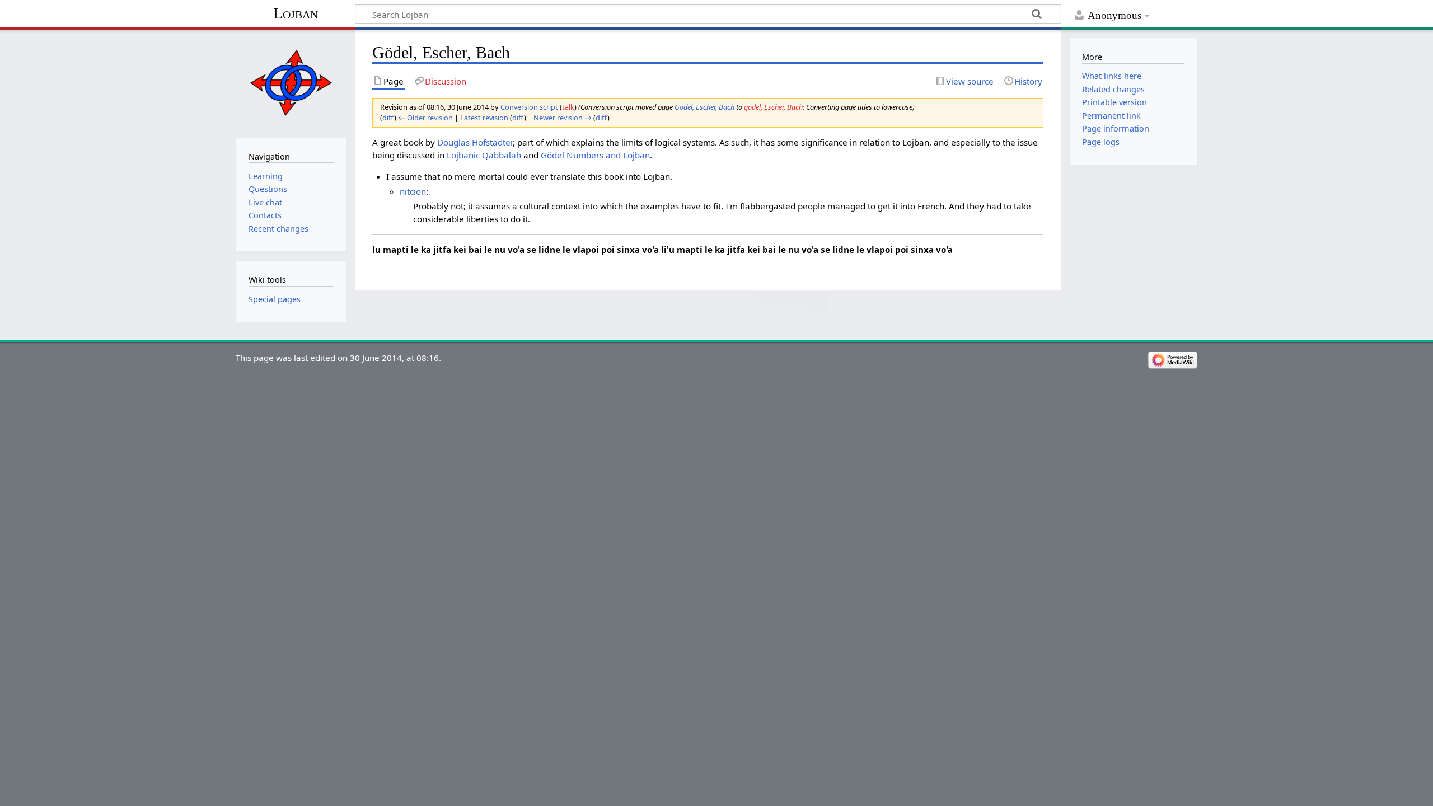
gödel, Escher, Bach (773, 107)
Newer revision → (562, 118)
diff (388, 118)
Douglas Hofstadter (475, 142)
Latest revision (484, 118)
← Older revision (425, 118)
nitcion (413, 191)
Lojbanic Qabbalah (484, 155)
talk (568, 107)
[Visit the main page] (291, 82)
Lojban (295, 13)
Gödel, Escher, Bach (704, 107)
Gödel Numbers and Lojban (595, 155)
